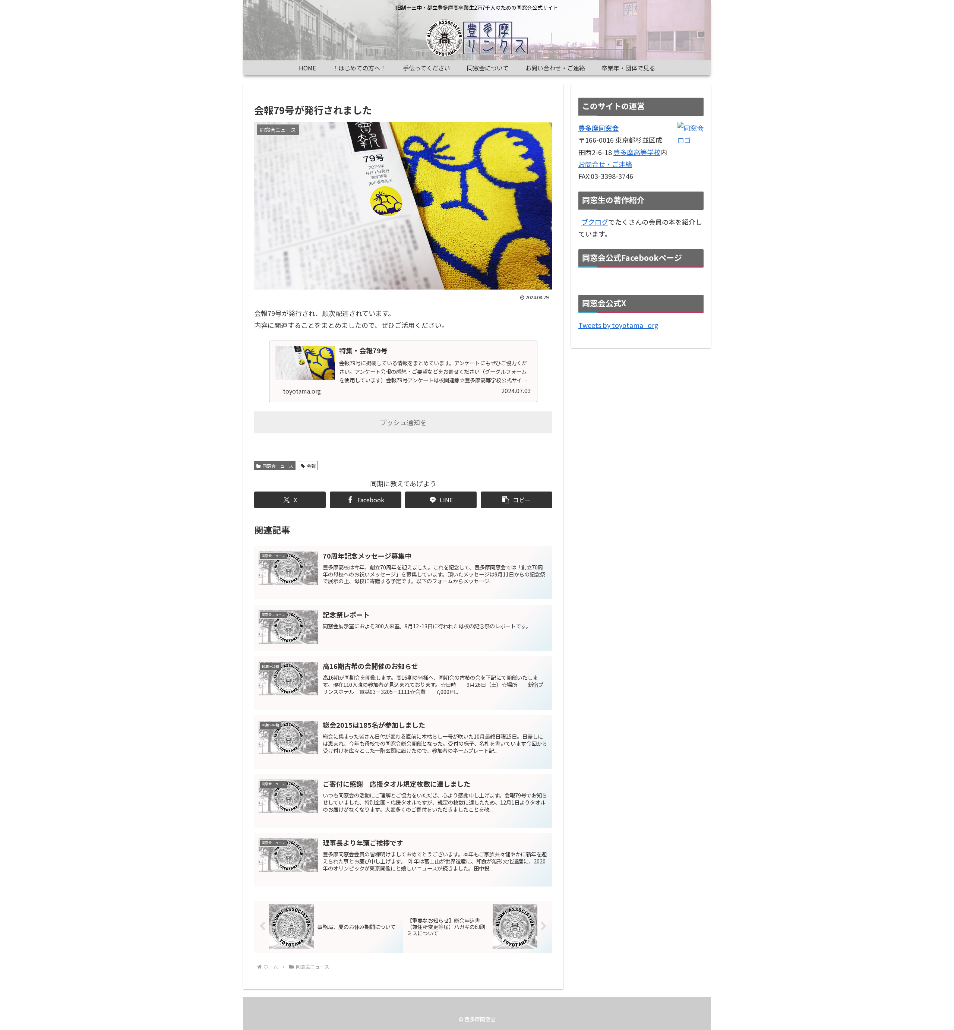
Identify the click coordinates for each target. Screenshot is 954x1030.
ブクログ (594, 222)
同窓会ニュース (277, 465)
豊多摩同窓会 (598, 128)
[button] (516, 500)
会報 (311, 465)
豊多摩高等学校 (636, 152)
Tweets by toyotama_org (618, 325)
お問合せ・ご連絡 (605, 164)
